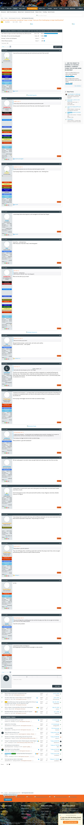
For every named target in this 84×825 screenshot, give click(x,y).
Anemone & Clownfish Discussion (74, 121)
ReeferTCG (57, 713)
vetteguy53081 (56, 725)
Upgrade (50, 8)
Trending (45, 12)
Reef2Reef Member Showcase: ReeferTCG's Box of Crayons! (18, 711)
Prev (3, 46)
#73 (60, 514)
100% (6, 537)
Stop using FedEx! (9, 728)
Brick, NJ (10, 601)
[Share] (58, 50)
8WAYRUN (18, 823)
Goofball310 (56, 760)
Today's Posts (38, 12)
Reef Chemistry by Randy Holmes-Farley (28, 738)
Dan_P (6, 742)
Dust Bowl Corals (70, 104)
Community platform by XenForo (13, 822)
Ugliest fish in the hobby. (10, 724)
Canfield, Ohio (9, 88)
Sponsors (3, 814)
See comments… (78, 86)
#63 (60, 164)
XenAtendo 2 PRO (4, 823)
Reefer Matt (7, 750)
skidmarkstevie (8, 738)
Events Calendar (45, 811)
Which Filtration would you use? (12, 732)
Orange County (9, 228)
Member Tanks (70, 117)
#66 (60, 267)
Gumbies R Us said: (17, 167)
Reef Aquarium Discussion (19, 695)
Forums (15, 8)
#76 (60, 615)
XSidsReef (57, 729)
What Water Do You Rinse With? (12, 749)
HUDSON (10, 379)
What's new (22, 8)
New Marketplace (32, 8)
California (10, 474)
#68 (60, 363)
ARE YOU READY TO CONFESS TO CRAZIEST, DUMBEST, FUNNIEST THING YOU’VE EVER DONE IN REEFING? (73, 66)
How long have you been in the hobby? (14, 759)
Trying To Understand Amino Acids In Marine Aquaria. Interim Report (21, 741)
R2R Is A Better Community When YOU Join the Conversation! (19, 707)
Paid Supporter (4, 817)
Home (3, 8)
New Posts (70, 92)
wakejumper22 (8, 729)
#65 (60, 239)
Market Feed (42, 8)
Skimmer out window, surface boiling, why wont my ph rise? (18, 736)
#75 (60, 580)
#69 (60, 390)
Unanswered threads (29, 12)
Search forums (51, 12)
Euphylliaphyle (56, 703)
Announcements (25, 808)
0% (5, 90)
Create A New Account (46, 817)
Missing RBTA (70, 119)
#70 (60, 429)
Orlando (10, 416)
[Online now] (7, 58)
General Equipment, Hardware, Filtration (26, 734)
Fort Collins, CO (9, 535)
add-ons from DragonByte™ (42, 822)
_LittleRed (7, 734)
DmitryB (57, 721)
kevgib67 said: (16, 101)
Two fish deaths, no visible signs (73, 94)
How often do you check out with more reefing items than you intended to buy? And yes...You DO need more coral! (20, 702)
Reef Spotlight (24, 817)
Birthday (9, 8)
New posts (3, 12)
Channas (6, 695)
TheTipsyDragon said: (18, 432)
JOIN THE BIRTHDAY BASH (70, 822)
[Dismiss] (82, 15)
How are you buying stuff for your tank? (14, 719)
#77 (60, 643)
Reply (59, 88)
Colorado (10, 501)
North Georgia (9, 154)
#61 (60, 50)
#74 (60, 543)
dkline (58, 746)
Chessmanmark (56, 699)
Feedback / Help (25, 811)
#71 (60, 457)
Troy (11, 632)
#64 (60, 211)
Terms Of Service (45, 808)
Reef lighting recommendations (12, 745)
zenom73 (57, 738)
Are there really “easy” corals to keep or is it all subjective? (18, 697)
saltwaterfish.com (8, 725)
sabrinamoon (56, 742)
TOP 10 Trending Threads (8, 717)
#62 (60, 98)
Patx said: (15, 270)
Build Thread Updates (12, 12)
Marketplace (3, 808)
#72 (60, 485)
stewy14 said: (16, 546)
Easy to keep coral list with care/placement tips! (15, 693)
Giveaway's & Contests (26, 814)
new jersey (9, 446)
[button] (5, 8)
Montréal (10, 256)
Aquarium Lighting (26, 746)
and (19, 158)
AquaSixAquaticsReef (9, 746)
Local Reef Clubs (4, 811)
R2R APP (55, 8)
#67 (60, 335)
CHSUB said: (16, 366)
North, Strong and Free (7, 661)
